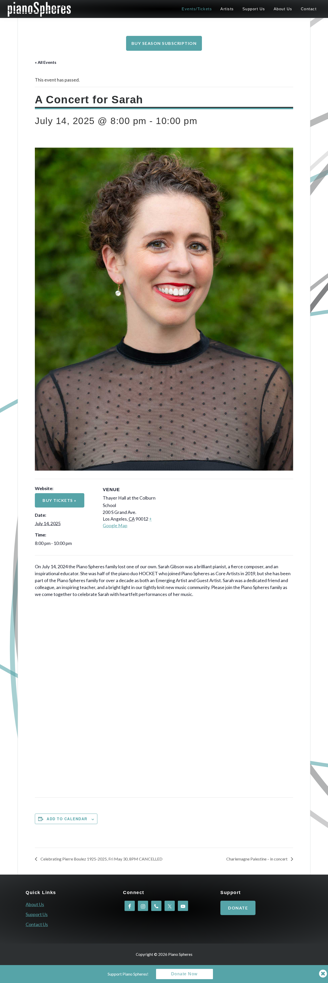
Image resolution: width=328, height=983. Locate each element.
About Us (35, 904)
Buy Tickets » (60, 500)
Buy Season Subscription (164, 43)
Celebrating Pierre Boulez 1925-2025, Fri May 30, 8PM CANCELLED (101, 858)
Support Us (37, 914)
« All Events (45, 62)
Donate (238, 907)
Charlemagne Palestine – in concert (257, 858)
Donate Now (184, 974)
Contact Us (37, 924)
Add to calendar (67, 818)
